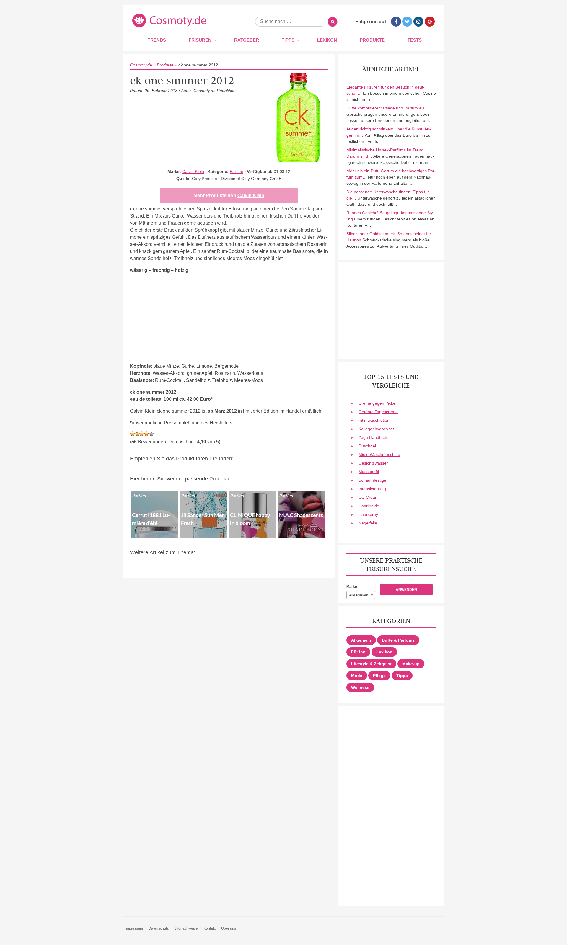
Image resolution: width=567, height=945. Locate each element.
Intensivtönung (372, 488)
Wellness (360, 687)
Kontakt (209, 928)
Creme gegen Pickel (377, 403)
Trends (157, 39)
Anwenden (406, 590)
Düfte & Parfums (398, 640)
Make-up (411, 663)
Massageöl (369, 471)
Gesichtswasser (373, 463)
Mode (356, 675)
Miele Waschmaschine (379, 454)
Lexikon (327, 39)
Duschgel (367, 446)
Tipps (288, 39)
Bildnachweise (186, 928)
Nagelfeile (368, 523)
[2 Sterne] (137, 433)
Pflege (379, 675)
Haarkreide (369, 505)
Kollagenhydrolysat (376, 428)
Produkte (372, 39)
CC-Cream (369, 497)
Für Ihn (358, 652)
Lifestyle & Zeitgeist (371, 663)
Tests (415, 39)
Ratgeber (246, 39)
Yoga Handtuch (373, 437)
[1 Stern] (132, 433)
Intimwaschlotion (374, 420)
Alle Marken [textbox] (358, 595)
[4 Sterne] (146, 433)
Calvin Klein (193, 171)
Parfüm (236, 171)
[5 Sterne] (151, 433)
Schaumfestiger (373, 480)
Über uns (228, 928)
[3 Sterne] (141, 433)
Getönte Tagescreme (378, 411)
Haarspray (368, 514)
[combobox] (360, 595)
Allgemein (361, 640)
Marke (351, 587)
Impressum (134, 928)
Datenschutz (159, 928)
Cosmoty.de (141, 65)
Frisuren (200, 39)
